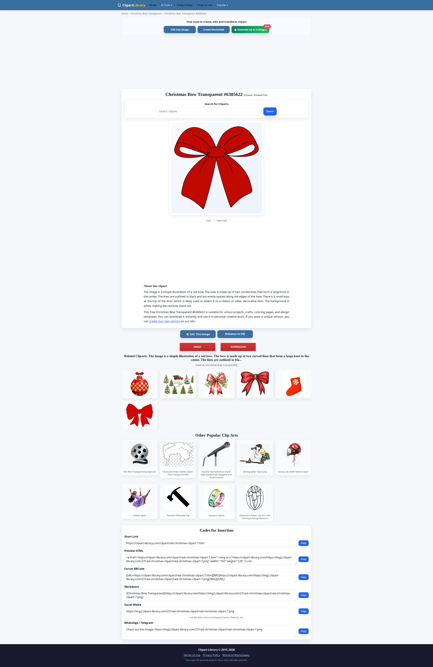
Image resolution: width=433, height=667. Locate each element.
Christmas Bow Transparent (146, 13)
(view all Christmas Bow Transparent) (216, 365)
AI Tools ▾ (166, 5)
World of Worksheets (236, 655)
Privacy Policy (184, 5)
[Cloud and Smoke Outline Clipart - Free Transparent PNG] (178, 454)
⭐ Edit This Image (198, 334)
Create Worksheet (213, 29)
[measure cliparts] (216, 498)
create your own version (164, 321)
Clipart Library (208, 650)
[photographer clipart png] (255, 454)
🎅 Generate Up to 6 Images (251, 28)
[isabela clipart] (139, 498)
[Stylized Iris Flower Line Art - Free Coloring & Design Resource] (255, 498)
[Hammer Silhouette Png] (178, 498)
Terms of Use (204, 5)
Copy (303, 543)
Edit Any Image (180, 29)
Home (152, 5)
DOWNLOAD (238, 346)
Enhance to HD (235, 334)
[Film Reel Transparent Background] (139, 454)
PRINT (197, 346)
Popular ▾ (222, 5)
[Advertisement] (216, 62)
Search (270, 111)
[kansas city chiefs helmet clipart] (293, 454)
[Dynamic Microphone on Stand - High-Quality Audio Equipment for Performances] (216, 454)
